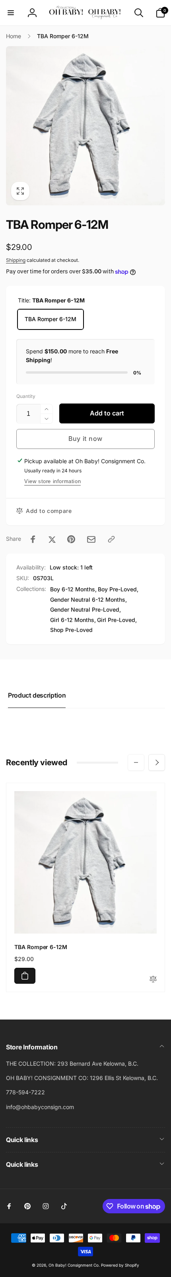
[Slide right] (156, 762)
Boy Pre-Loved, (118, 589)
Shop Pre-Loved (71, 629)
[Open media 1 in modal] (85, 125)
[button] (10, 12)
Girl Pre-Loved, (117, 619)
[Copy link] (111, 539)
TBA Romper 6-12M (50, 319)
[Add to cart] (24, 976)
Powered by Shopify (120, 1265)
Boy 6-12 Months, (73, 589)
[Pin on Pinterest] (71, 539)
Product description (37, 695)
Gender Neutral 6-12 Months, (88, 599)
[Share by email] (91, 539)
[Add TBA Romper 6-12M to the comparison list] (153, 979)
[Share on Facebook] (33, 539)
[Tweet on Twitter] (52, 539)
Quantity (25, 396)
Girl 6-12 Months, (73, 619)
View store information (52, 481)
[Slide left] (136, 762)
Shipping (15, 260)
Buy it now (85, 439)
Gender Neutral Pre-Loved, (85, 609)
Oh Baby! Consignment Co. (74, 1265)
